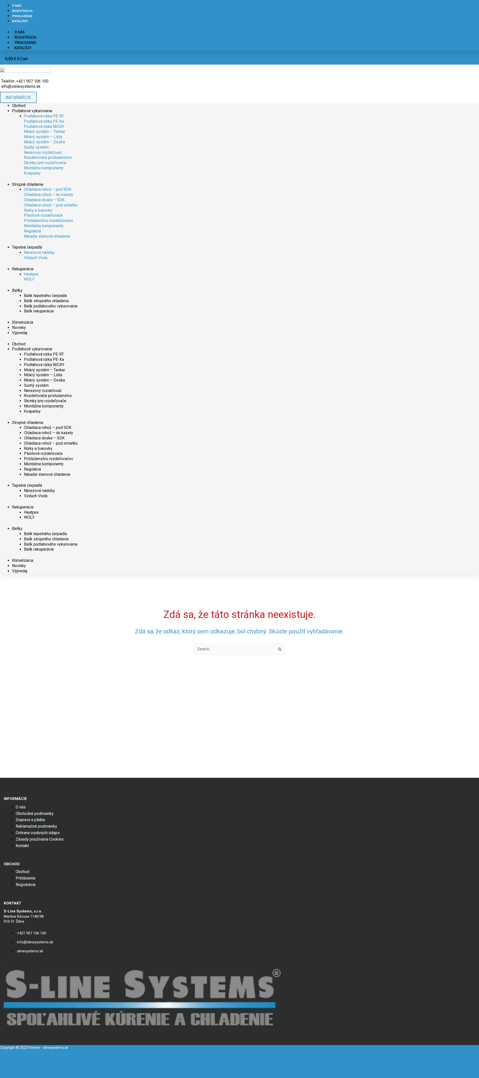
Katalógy (20, 21)
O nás (16, 5)
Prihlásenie (22, 16)
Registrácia (22, 11)
